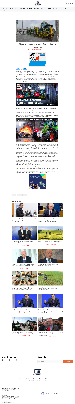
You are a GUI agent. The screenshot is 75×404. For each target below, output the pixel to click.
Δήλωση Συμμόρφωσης (49, 378)
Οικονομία (48, 222)
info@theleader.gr (5, 395)
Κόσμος (29, 49)
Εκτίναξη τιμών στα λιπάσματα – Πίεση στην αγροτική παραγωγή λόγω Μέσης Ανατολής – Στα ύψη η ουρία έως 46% (50, 288)
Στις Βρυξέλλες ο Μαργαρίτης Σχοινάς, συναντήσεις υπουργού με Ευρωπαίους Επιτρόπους (24, 310)
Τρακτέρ (24, 195)
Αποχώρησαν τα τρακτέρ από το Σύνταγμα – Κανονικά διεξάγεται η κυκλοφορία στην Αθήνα (23, 333)
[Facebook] (68, 3)
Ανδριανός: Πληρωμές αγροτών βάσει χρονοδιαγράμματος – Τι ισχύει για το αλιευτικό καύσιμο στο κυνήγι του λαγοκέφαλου (49, 220)
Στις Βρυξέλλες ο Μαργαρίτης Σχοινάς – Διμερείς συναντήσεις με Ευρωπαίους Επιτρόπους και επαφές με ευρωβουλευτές (50, 311)
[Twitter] (64, 3)
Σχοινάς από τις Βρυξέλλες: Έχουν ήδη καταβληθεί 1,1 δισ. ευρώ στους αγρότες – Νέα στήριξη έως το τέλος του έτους (24, 220)
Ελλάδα (48, 267)
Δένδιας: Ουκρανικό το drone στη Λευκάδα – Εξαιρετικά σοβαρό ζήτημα (48, 265)
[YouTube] (70, 3)
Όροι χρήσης (41, 378)
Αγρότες (14, 195)
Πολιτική (21, 222)
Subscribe (68, 361)
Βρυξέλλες (19, 195)
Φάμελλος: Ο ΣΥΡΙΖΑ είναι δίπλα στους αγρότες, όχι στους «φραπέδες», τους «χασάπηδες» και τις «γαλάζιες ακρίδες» (50, 334)
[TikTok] (72, 3)
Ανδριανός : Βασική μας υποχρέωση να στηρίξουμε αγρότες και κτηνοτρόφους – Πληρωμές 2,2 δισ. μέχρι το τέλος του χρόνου (24, 265)
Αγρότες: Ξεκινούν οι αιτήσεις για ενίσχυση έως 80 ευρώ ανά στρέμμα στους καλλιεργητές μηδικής (50, 242)
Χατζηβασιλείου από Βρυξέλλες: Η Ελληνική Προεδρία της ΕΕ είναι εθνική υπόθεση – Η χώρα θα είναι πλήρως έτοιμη (24, 243)
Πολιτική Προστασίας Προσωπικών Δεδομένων (28, 378)
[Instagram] (66, 3)
